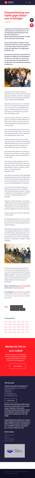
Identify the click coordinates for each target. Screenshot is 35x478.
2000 (10, 332)
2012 (10, 327)
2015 (22, 324)
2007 (5, 329)
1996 (27, 332)
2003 (22, 329)
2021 (22, 322)
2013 (5, 327)
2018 (10, 324)
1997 (22, 332)
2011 (14, 327)
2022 (18, 322)
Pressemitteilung (15, 309)
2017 (14, 324)
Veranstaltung (24, 286)
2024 (10, 322)
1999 (14, 332)
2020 (27, 322)
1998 (18, 332)
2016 (18, 324)
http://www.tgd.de (18, 288)
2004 (18, 329)
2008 (27, 327)
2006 (10, 329)
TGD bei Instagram (9, 439)
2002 (27, 329)
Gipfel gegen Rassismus (16, 306)
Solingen (22, 309)
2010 (18, 327)
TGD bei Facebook (9, 441)
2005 (14, 329)
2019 (5, 324)
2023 (14, 322)
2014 (27, 324)
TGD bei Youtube (9, 435)
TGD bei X (7, 437)
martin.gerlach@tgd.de (17, 296)
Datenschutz (15, 473)
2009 (22, 327)
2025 (5, 322)
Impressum (9, 473)
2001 (5, 332)
